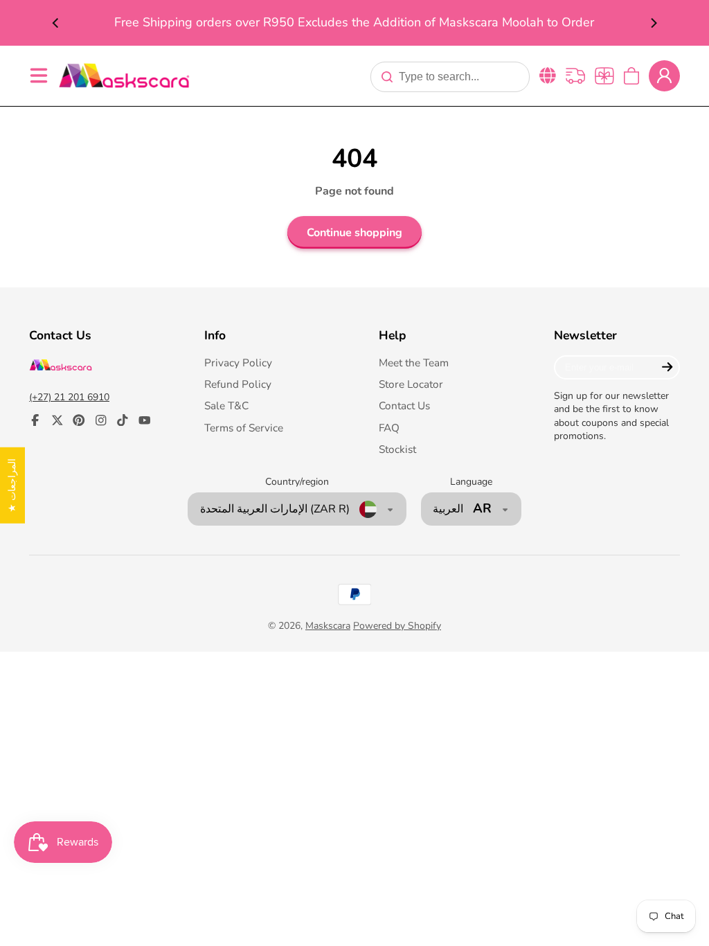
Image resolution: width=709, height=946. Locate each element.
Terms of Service (243, 427)
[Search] (387, 76)
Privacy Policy (238, 362)
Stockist (397, 449)
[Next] (653, 23)
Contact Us (404, 405)
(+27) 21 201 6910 (69, 397)
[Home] (124, 75)
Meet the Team (414, 362)
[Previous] (56, 23)
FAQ (389, 427)
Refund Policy (237, 384)
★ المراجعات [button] (12, 485)
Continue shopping (354, 232)
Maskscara (327, 625)
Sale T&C (226, 405)
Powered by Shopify (397, 625)
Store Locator (411, 384)
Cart (631, 75)
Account (664, 75)
